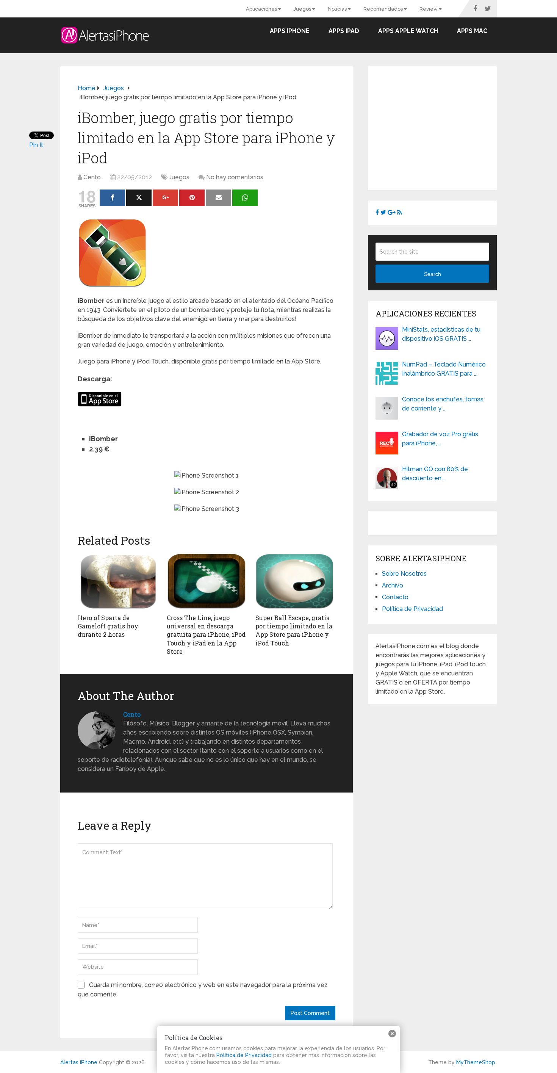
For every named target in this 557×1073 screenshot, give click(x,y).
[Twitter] (139, 198)
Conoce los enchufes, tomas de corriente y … (442, 404)
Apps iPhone (290, 30)
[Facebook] (112, 198)
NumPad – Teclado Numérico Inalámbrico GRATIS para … (444, 369)
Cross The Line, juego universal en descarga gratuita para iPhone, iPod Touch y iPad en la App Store (206, 635)
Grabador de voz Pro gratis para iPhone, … (440, 439)
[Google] (165, 198)
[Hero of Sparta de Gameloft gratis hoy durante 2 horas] (118, 581)
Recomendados (383, 9)
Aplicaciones (262, 9)
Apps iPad (344, 30)
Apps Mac (472, 30)
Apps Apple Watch (408, 30)
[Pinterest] (192, 198)
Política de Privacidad (412, 608)
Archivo (392, 585)
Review (429, 9)
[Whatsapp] (245, 198)
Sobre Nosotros (404, 573)
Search (432, 274)
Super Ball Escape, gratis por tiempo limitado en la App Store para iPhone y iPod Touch (293, 630)
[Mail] (218, 198)
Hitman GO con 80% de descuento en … (435, 473)
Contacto (395, 597)
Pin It (36, 145)
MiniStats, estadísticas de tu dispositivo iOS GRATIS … (441, 334)
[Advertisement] (439, 127)
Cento (92, 177)
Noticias (338, 9)
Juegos (303, 9)
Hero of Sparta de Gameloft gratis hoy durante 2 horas (108, 626)
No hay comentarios (234, 177)
